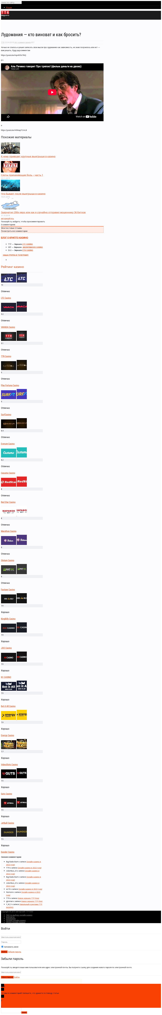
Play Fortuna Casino (10, 385)
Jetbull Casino (7, 823)
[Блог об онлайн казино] (5, 16)
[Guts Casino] (14, 777)
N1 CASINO (6, 677)
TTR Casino (6, 356)
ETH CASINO (27, 250)
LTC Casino (6, 298)
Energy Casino (7, 735)
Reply (5, 1006)
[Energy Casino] (14, 719)
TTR (2, 42)
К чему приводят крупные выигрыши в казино (28, 156)
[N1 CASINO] (14, 661)
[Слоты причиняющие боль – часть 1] (10, 172)
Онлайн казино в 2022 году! (29, 868)
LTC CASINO (27, 244)
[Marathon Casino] (14, 515)
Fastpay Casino (8, 589)
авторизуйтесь (7, 218)
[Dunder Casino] (14, 836)
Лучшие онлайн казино (16, 920)
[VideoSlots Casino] (14, 748)
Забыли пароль (14, 952)
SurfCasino (6, 414)
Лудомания (11, 918)
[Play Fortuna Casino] (14, 369)
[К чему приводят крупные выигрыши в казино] (10, 153)
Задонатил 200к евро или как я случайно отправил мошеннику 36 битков (43, 212)
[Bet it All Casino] (14, 690)
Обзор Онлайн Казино (15, 922)
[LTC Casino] (14, 282)
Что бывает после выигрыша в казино (23, 193)
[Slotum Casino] (14, 544)
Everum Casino (8, 443)
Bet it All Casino (8, 706)
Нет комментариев (22, 42)
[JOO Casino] (14, 632)
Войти (16, 977)
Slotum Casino (7, 560)
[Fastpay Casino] (14, 573)
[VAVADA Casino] (14, 311)
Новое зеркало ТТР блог (28, 898)
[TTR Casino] (14, 340)
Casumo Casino (8, 473)
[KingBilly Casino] (14, 602)
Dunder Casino (7, 852)
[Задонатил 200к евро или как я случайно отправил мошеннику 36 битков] (10, 209)
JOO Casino (6, 648)
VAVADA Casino (8, 327)
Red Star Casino (8, 502)
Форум (9, 7)
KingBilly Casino (8, 618)
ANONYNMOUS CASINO (33, 247)
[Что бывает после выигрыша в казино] (10, 190)
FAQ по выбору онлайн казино (19, 915)
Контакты (10, 917)
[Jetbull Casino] (14, 807)
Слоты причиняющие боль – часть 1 (22, 175)
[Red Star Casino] (14, 486)
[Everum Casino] (14, 427)
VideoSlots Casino (9, 764)
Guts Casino (6, 793)
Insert (24, 1012)
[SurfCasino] (14, 398)
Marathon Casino (8, 531)
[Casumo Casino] (14, 457)
